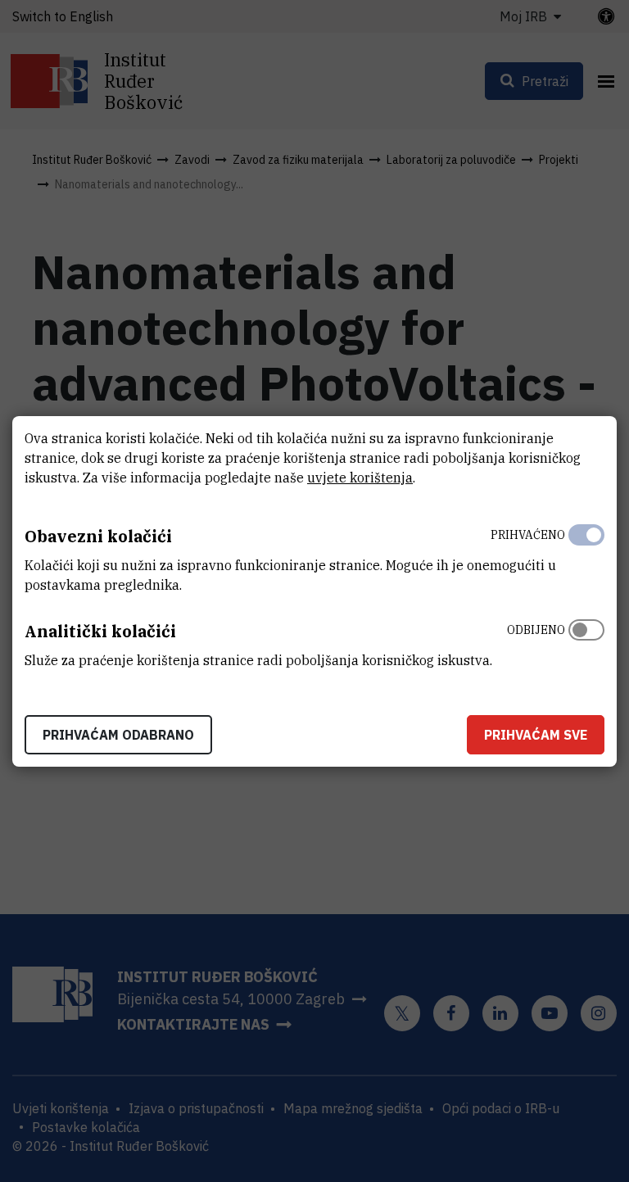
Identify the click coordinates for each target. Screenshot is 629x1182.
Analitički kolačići (100, 631)
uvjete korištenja (360, 477)
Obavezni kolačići (98, 536)
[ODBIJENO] (586, 641)
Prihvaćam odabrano (118, 735)
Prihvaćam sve (535, 735)
